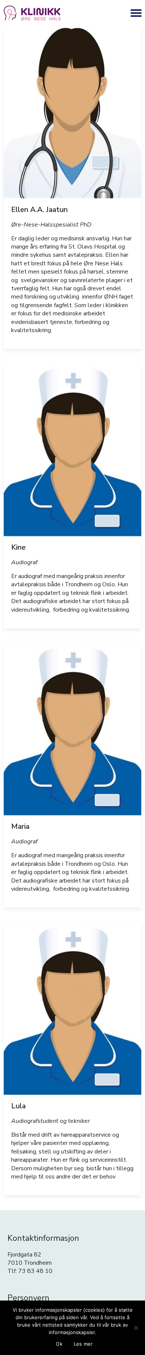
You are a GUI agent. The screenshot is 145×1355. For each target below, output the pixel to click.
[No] (135, 1327)
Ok (59, 1344)
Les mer (83, 1344)
